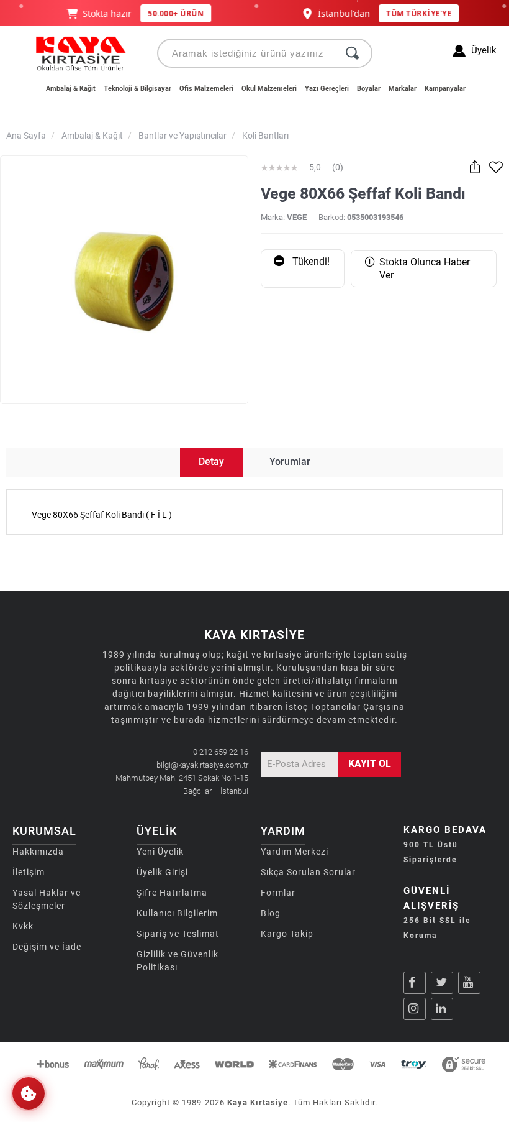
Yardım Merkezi (294, 852)
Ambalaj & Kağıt (71, 89)
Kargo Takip (287, 934)
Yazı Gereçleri (327, 89)
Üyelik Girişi (162, 872)
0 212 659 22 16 (220, 751)
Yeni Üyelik (160, 852)
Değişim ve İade (46, 947)
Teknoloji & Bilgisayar (137, 89)
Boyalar (369, 89)
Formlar (278, 893)
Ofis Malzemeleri (206, 89)
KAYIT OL (369, 764)
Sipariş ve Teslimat (178, 934)
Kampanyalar (445, 89)
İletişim (28, 872)
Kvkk (23, 926)
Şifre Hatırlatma (172, 893)
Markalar (403, 89)
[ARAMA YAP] (352, 53)
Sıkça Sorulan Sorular (308, 872)
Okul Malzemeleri (269, 89)
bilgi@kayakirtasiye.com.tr (202, 765)
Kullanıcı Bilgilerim (177, 913)
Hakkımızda (38, 852)
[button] (28, 1093)
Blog (271, 913)
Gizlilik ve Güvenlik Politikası (177, 960)
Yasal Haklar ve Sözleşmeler (46, 899)
